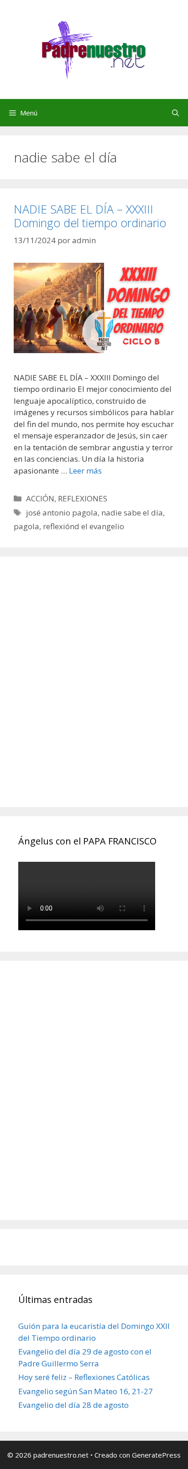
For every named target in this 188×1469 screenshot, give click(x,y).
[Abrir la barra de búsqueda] (175, 112)
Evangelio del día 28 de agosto (73, 1405)
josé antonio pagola (62, 512)
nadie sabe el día (132, 512)
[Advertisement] (94, 692)
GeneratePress (156, 1454)
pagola (26, 526)
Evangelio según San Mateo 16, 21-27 (85, 1391)
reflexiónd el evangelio (83, 526)
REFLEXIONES (82, 498)
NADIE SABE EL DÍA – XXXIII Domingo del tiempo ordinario (90, 215)
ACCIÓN (40, 498)
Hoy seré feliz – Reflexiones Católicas (84, 1377)
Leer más (85, 470)
